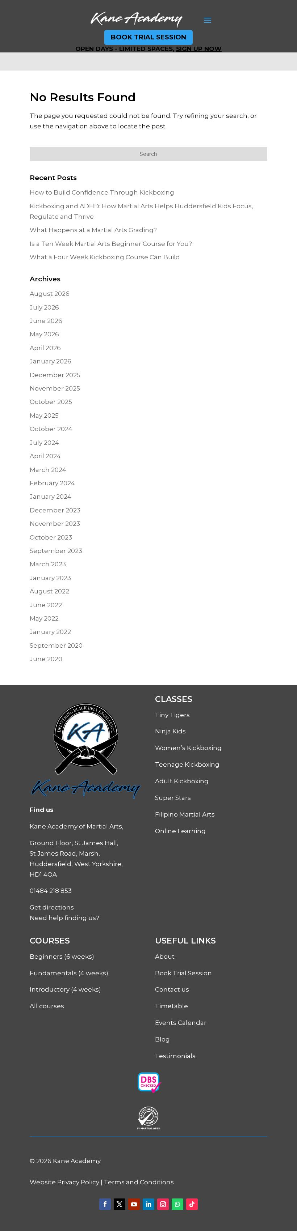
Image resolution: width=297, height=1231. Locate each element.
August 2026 (50, 293)
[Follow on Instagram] (163, 1204)
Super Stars (173, 797)
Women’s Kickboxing (188, 747)
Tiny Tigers (172, 715)
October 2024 (51, 429)
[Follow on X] (119, 1204)
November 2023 (55, 523)
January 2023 (50, 578)
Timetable (171, 1006)
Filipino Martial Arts (185, 814)
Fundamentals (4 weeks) (69, 973)
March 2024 (48, 469)
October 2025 (51, 401)
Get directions (52, 907)
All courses (47, 1006)
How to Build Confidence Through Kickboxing (102, 192)
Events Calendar (180, 1022)
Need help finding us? (64, 917)
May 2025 (44, 415)
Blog (162, 1039)
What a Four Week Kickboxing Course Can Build (105, 257)
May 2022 (44, 618)
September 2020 (56, 645)
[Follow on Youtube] (134, 1204)
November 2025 (55, 388)
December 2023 (55, 510)
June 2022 (46, 605)
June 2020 (46, 659)
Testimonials (175, 1056)
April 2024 (45, 456)
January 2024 (50, 496)
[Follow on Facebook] (105, 1204)
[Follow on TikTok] (192, 1204)
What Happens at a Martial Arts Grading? (93, 230)
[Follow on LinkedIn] (148, 1204)
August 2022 (49, 591)
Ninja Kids (170, 731)
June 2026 (46, 320)
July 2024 (44, 442)
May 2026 (44, 334)
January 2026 (50, 361)
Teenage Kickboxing (187, 764)
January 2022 (50, 631)
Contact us (172, 989)
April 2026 (45, 348)
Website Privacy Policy (64, 1182)
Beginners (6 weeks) (62, 956)
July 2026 (44, 307)
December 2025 (55, 375)
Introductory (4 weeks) (65, 989)
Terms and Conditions (139, 1182)
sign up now (199, 48)
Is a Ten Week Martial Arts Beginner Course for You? (111, 243)
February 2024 (52, 483)
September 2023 (56, 550)
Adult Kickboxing (182, 781)
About (165, 956)
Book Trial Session (148, 37)
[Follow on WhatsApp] (177, 1204)
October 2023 (51, 537)
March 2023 (48, 564)
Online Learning (180, 831)
